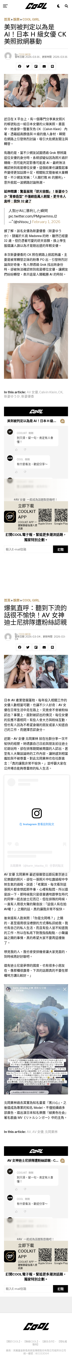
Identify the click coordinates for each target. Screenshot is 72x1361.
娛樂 (16, 19)
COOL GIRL (31, 19)
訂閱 (61, 549)
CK (60, 392)
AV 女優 (32, 392)
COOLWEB (25, 54)
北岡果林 (51, 1132)
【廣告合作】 (47, 1341)
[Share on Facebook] (19, 66)
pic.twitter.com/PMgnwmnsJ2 (33, 216)
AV (29, 1132)
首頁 (7, 19)
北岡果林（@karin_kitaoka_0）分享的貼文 (37, 865)
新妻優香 (27, 396)
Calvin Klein (48, 392)
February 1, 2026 (46, 222)
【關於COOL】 (12, 1341)
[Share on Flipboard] (36, 66)
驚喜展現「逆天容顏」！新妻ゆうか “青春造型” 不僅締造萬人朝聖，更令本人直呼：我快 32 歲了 (36, 196)
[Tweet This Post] (27, 66)
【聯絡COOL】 (30, 1341)
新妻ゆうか (12, 396)
